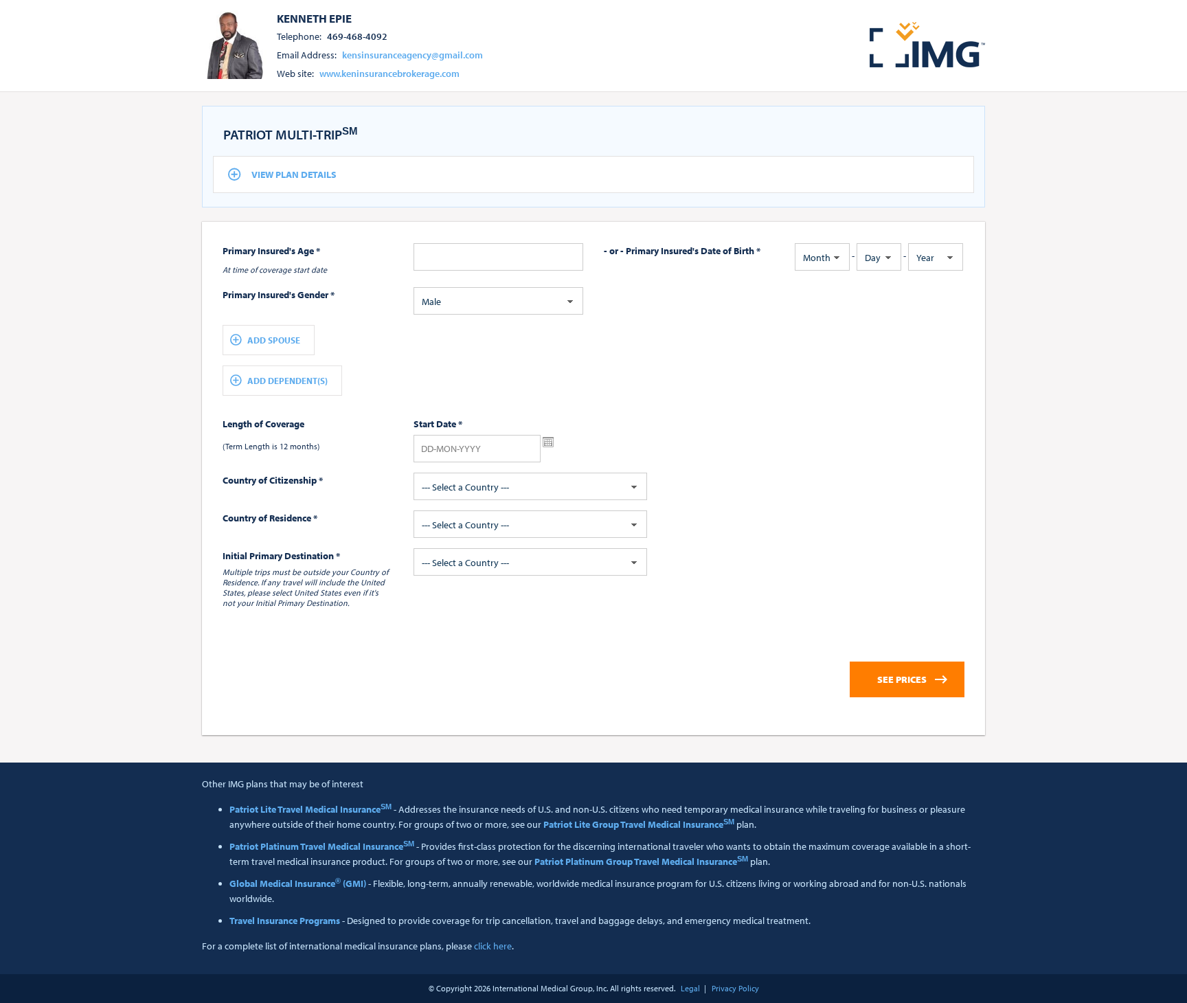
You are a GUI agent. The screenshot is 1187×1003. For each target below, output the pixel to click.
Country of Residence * (270, 518)
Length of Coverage (263, 424)
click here (493, 946)
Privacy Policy (735, 988)
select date (548, 442)
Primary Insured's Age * (271, 251)
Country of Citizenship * (273, 480)
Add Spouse (273, 340)
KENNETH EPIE (314, 17)
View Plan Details (294, 174)
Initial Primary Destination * (281, 556)
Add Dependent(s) (287, 380)
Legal (690, 988)
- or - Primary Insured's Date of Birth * (682, 251)
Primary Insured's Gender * (279, 295)
